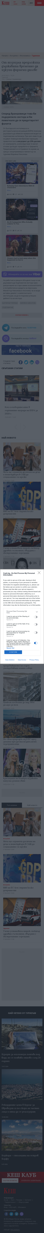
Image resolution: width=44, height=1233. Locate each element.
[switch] (35, 617)
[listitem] (22, 611)
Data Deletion (10, 660)
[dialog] (22, 616)
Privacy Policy (34, 660)
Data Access (22, 660)
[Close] (40, 573)
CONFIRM (13, 652)
